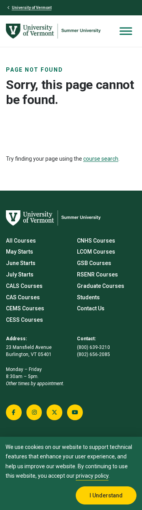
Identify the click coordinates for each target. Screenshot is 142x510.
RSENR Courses (97, 274)
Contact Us (91, 308)
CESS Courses (24, 320)
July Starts (20, 274)
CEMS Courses (25, 308)
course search (100, 159)
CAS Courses (23, 297)
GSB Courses (94, 263)
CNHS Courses (96, 240)
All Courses (21, 240)
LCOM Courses (96, 252)
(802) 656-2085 (93, 354)
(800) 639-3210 (93, 347)
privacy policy (92, 476)
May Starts (19, 252)
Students (88, 297)
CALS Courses (24, 286)
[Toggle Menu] (126, 31)
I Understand (106, 495)
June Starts (21, 263)
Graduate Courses (100, 286)
